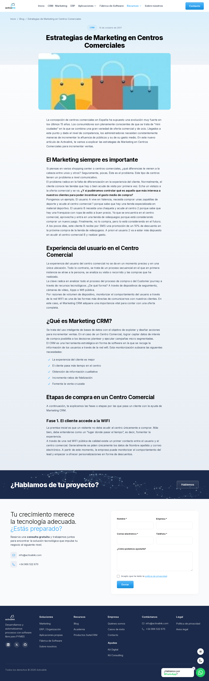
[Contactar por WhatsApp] (200, 672)
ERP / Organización (50, 629)
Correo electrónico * (127, 533)
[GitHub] (25, 645)
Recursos (133, 5)
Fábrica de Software (112, 5)
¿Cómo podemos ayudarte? (131, 548)
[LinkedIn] (8, 645)
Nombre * (122, 518)
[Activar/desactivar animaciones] (200, 651)
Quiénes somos (116, 623)
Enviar (125, 584)
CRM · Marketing (57, 5)
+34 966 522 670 (28, 564)
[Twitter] (17, 645)
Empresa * (161, 518)
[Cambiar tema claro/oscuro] (200, 660)
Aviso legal (182, 629)
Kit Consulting (115, 655)
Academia (79, 629)
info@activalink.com (30, 555)
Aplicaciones (85, 5)
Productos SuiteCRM (85, 635)
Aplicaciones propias (51, 635)
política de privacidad (156, 576)
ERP (73, 5)
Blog (21, 18)
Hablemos (187, 484)
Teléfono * (161, 533)
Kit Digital (113, 649)
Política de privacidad (188, 623)
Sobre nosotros (154, 5)
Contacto (194, 6)
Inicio (41, 5)
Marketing (45, 623)
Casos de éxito (116, 629)
